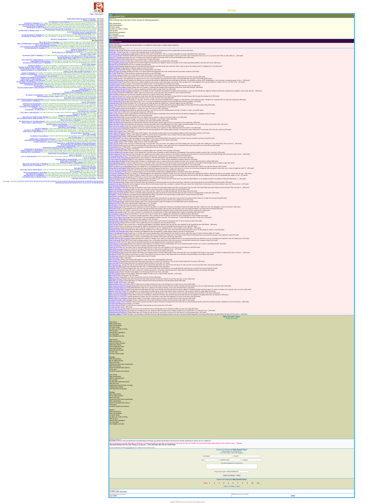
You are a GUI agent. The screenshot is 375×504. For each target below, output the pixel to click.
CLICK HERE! (129, 447)
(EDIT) (113, 14)
